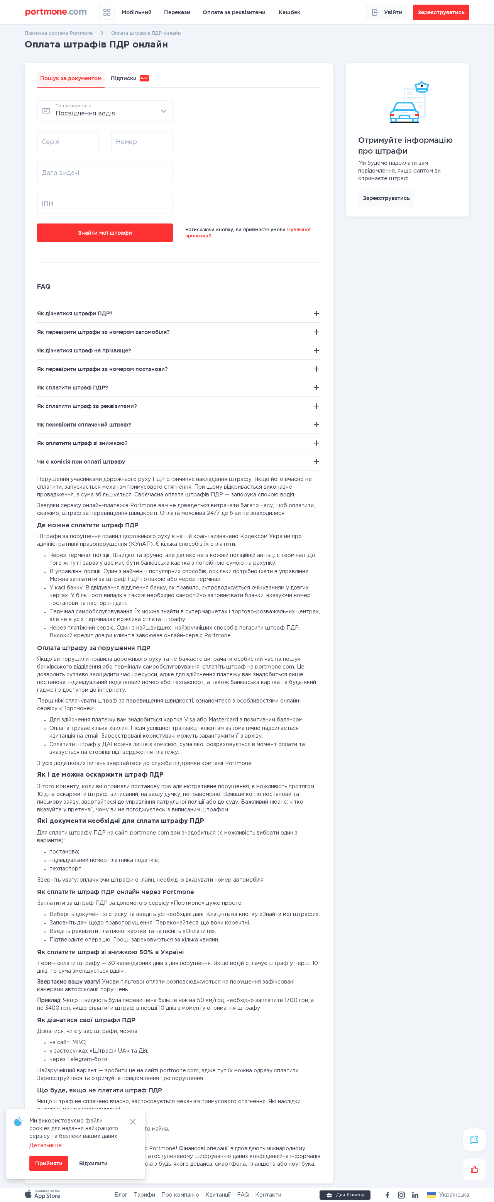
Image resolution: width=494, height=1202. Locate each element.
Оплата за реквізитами (234, 12)
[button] (448, 1195)
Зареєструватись (386, 198)
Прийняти (49, 1163)
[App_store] (43, 1195)
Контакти (268, 1195)
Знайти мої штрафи (105, 233)
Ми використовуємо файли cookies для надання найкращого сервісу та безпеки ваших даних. (73, 1129)
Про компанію (180, 1195)
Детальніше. (46, 1145)
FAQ (243, 1195)
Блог (120, 1195)
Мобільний (137, 12)
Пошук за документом (71, 78)
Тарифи (144, 1195)
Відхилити (93, 1163)
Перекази (177, 12)
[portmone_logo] (56, 12)
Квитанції (218, 1195)
